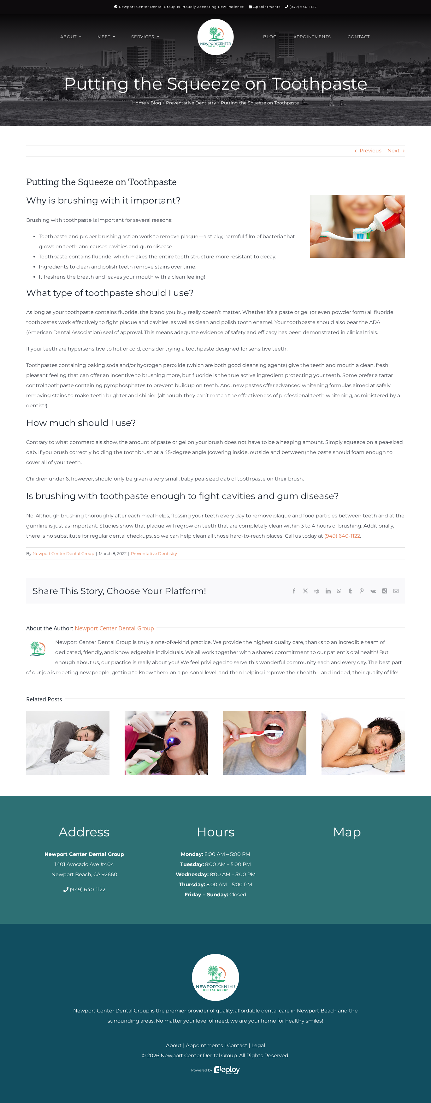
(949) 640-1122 (303, 7)
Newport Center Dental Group (63, 553)
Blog (156, 103)
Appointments (266, 7)
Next (393, 151)
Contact (237, 1045)
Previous (370, 151)
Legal (258, 1045)
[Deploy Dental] (227, 1070)
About (174, 1045)
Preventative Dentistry (191, 103)
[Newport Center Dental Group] (215, 951)
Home (139, 103)
